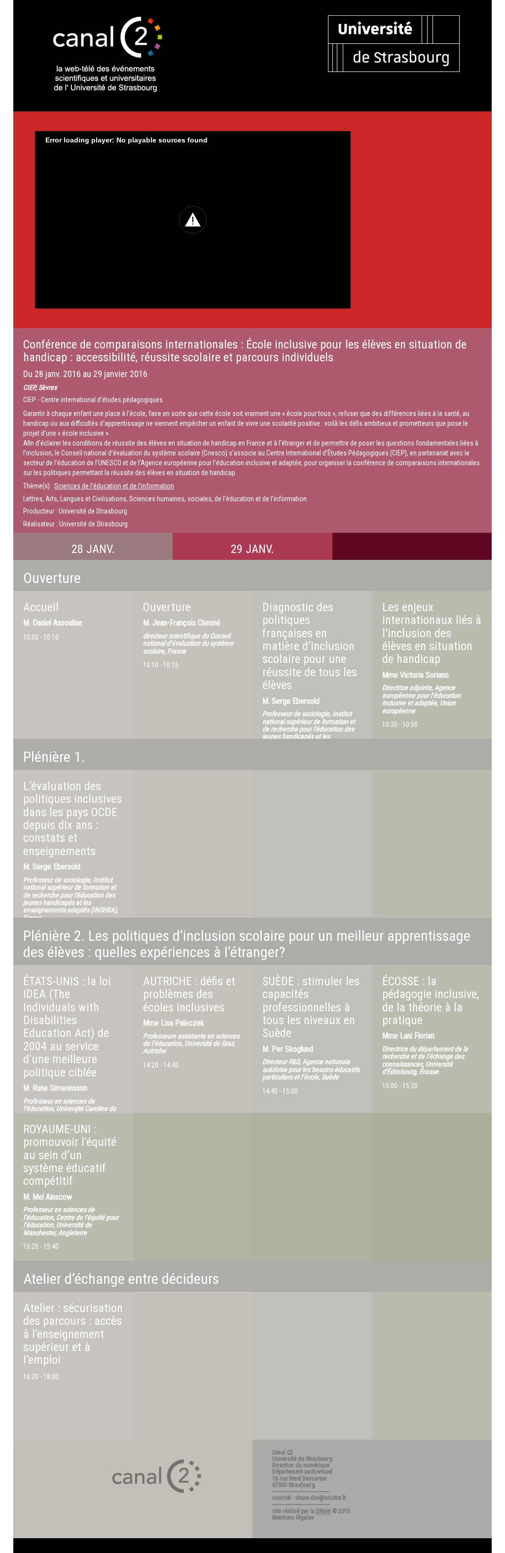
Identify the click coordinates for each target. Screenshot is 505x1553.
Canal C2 (282, 1452)
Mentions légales (293, 1517)
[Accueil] (99, 55)
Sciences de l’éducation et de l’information (114, 486)
